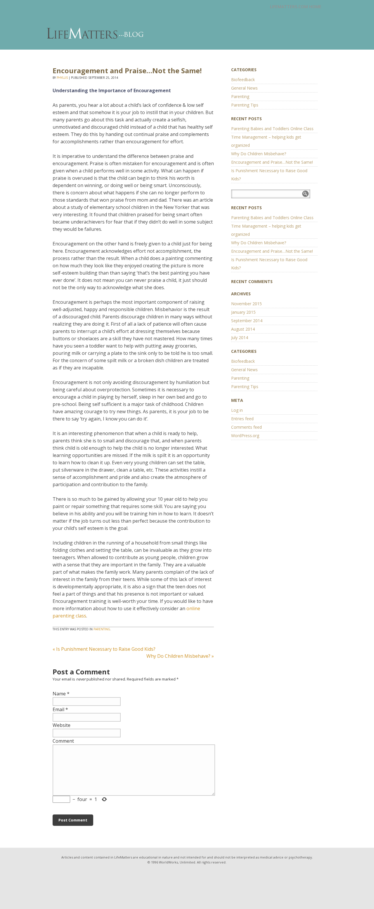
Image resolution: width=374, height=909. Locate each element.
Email (58, 709)
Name (59, 693)
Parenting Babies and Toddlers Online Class (272, 128)
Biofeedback (243, 79)
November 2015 (246, 303)
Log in (237, 410)
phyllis (62, 78)
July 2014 (239, 337)
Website (61, 725)
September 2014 (246, 320)
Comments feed (246, 427)
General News (244, 88)
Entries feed (242, 418)
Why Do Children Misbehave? (180, 656)
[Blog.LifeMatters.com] (96, 33)
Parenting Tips (244, 105)
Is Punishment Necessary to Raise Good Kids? (104, 649)
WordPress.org (245, 435)
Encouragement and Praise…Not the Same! (272, 162)
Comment (63, 741)
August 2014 (243, 329)
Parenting (102, 629)
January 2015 (243, 312)
